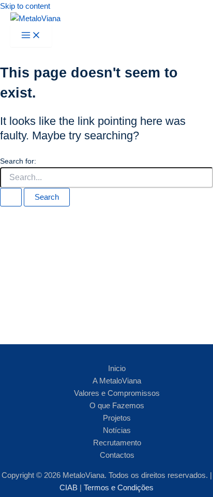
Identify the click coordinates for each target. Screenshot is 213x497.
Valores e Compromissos (117, 393)
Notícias (117, 430)
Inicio (117, 368)
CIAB (69, 488)
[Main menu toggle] (31, 36)
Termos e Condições (119, 488)
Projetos (117, 418)
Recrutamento (117, 443)
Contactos (117, 455)
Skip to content (25, 6)
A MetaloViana (117, 381)
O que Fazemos (116, 406)
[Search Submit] (11, 197)
